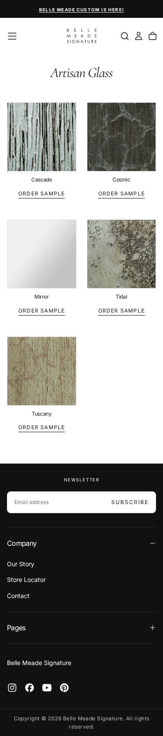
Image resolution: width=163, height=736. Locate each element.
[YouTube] (47, 687)
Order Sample (41, 193)
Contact (18, 595)
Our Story (20, 564)
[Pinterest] (64, 687)
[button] (12, 36)
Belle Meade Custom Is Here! (81, 9)
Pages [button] (16, 627)
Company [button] (22, 543)
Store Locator (26, 579)
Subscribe (130, 502)
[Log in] (138, 36)
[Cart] (152, 36)
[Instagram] (12, 687)
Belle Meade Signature (39, 662)
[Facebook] (29, 687)
